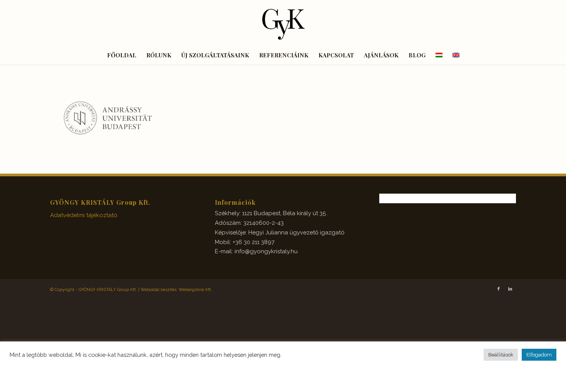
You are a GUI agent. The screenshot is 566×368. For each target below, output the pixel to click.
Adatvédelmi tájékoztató (83, 215)
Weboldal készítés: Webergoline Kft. (176, 289)
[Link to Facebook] (498, 289)
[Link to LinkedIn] (510, 289)
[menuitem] (121, 55)
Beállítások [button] (500, 355)
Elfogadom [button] (539, 355)
